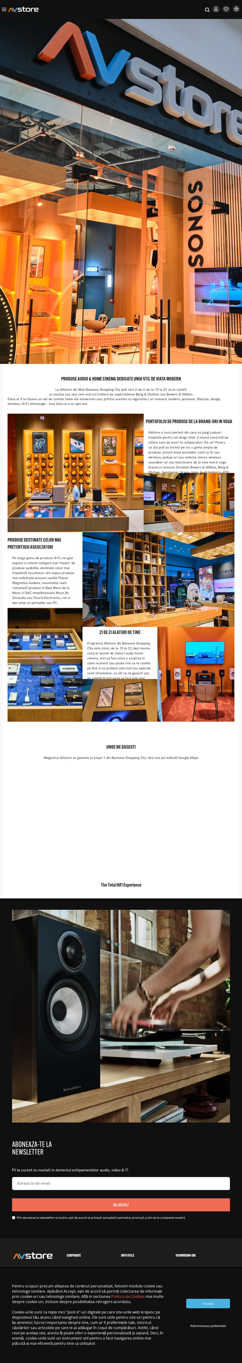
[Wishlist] (226, 11)
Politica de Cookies (128, 1296)
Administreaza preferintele (208, 1326)
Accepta (208, 1303)
